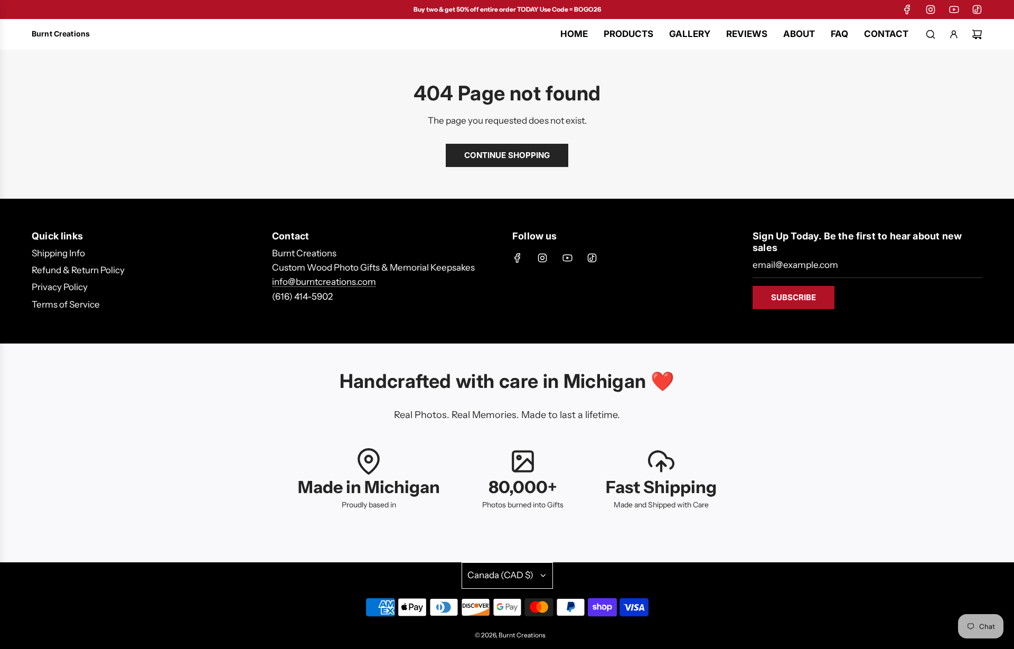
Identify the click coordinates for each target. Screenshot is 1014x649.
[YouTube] (953, 9)
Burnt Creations (61, 34)
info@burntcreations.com (324, 281)
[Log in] (953, 34)
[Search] (930, 34)
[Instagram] (930, 9)
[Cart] (977, 34)
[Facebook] (907, 9)
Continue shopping (507, 155)
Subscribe (793, 297)
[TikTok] (977, 9)
